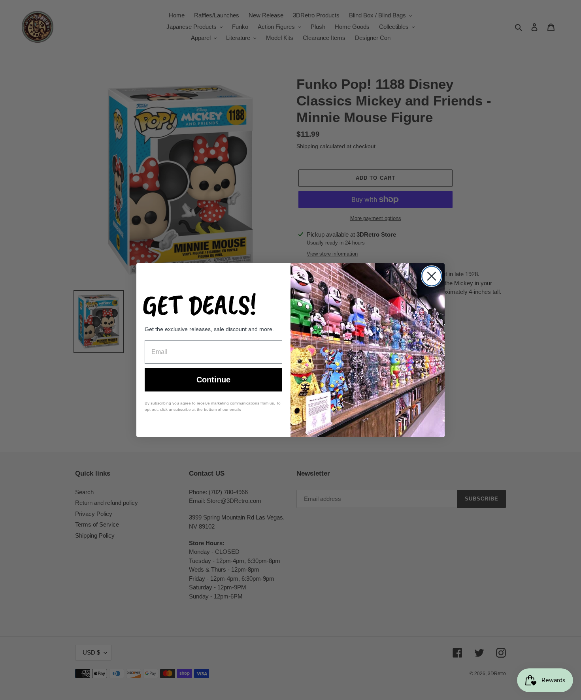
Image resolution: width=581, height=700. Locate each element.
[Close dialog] (431, 276)
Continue (213, 379)
